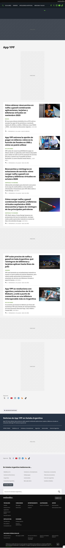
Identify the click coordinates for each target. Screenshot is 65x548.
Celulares (8, 5)
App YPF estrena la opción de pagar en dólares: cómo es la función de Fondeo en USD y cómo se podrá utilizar (19, 141)
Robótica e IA (15, 428)
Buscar (59, 491)
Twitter (54, 5)
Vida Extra (18, 507)
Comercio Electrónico (9, 475)
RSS (22, 398)
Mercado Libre (27, 481)
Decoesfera (6, 523)
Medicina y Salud (39, 5)
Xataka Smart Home (7, 512)
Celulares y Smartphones (27, 428)
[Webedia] (61, 1)
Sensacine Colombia (30, 538)
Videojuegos (27, 475)
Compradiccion (7, 526)
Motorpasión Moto (56, 507)
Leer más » (17, 190)
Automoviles (45, 428)
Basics (7, 119)
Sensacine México (32, 535)
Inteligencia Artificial (26, 5)
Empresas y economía (11, 182)
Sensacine (30, 505)
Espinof (30, 507)
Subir (57, 498)
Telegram (18, 398)
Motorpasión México (55, 536)
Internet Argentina (54, 428)
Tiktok (62, 5)
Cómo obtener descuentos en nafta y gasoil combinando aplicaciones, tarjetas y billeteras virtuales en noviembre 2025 (19, 110)
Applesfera (6, 509)
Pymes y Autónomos (18, 524)
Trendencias (7, 521)
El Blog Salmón (19, 521)
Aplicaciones (9, 148)
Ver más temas (8, 485)
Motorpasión (55, 505)
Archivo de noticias (11, 410)
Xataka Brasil (7, 538)
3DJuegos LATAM (20, 535)
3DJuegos (18, 505)
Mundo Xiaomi (7, 515)
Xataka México (7, 535)
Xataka (5, 505)
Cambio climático (48, 481)
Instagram (57, 5)
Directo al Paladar (44, 505)
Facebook (51, 5)
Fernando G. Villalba (14, 131)
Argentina (37, 428)
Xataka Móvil (7, 507)
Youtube (59, 5)
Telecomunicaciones (49, 475)
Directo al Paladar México (44, 536)
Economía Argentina (9, 481)
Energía (15, 5)
